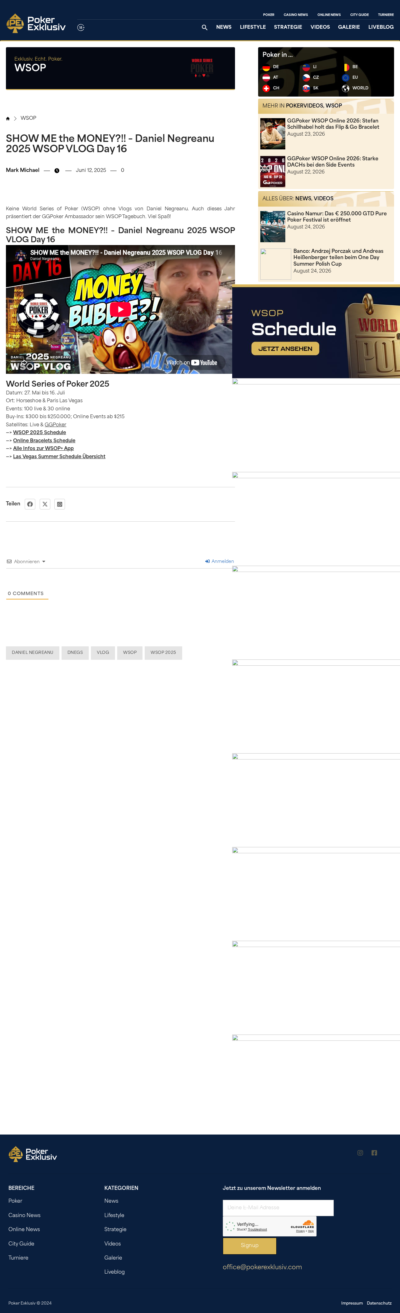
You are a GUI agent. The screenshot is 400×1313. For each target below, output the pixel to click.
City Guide (359, 15)
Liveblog (381, 27)
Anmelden (222, 561)
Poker (268, 15)
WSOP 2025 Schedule (39, 433)
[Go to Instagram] (360, 1154)
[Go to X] (388, 1154)
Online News (329, 15)
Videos (320, 27)
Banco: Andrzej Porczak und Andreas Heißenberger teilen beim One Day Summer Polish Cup (338, 258)
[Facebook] (30, 504)
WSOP (28, 118)
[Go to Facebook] (374, 1154)
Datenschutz (379, 1303)
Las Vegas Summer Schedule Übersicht (59, 457)
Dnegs (75, 653)
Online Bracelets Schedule (44, 441)
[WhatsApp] (59, 504)
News (224, 27)
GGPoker (55, 425)
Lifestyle (253, 27)
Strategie (288, 27)
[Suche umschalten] (204, 27)
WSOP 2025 (163, 653)
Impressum (352, 1303)
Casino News (296, 15)
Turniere (386, 15)
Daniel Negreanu (32, 653)
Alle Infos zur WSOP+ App (43, 449)
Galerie (349, 27)
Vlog (103, 653)
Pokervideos (304, 106)
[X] (45, 504)
